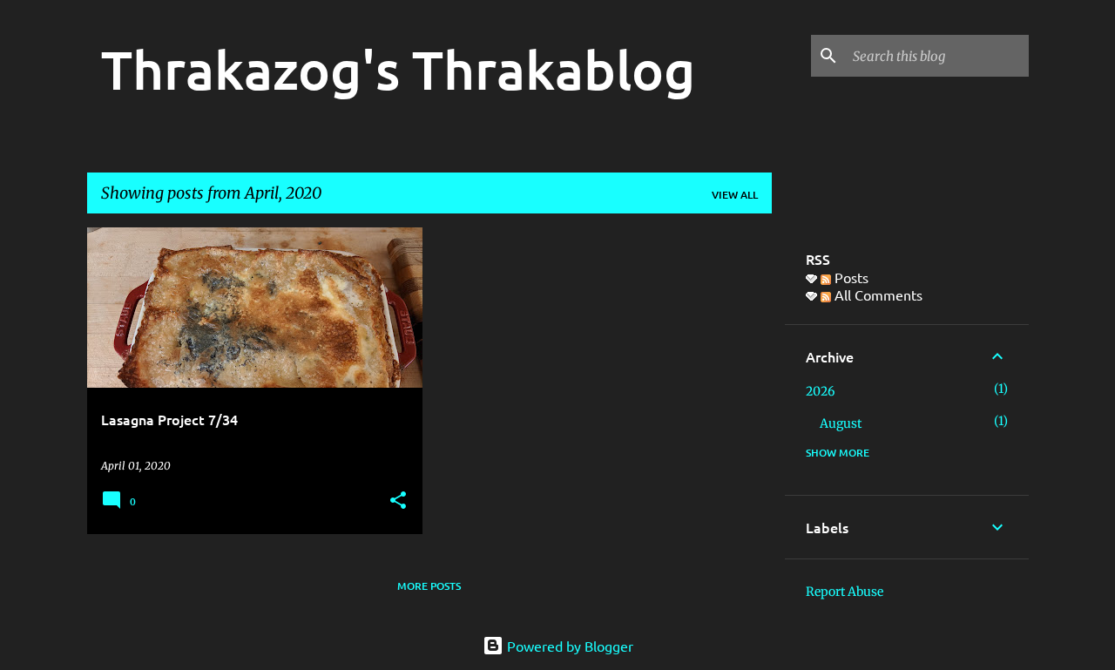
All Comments (876, 294)
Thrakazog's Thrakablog (398, 69)
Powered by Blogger (568, 645)
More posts (429, 586)
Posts (849, 277)
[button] (398, 501)
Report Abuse (844, 591)
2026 (820, 391)
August (841, 423)
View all (735, 194)
